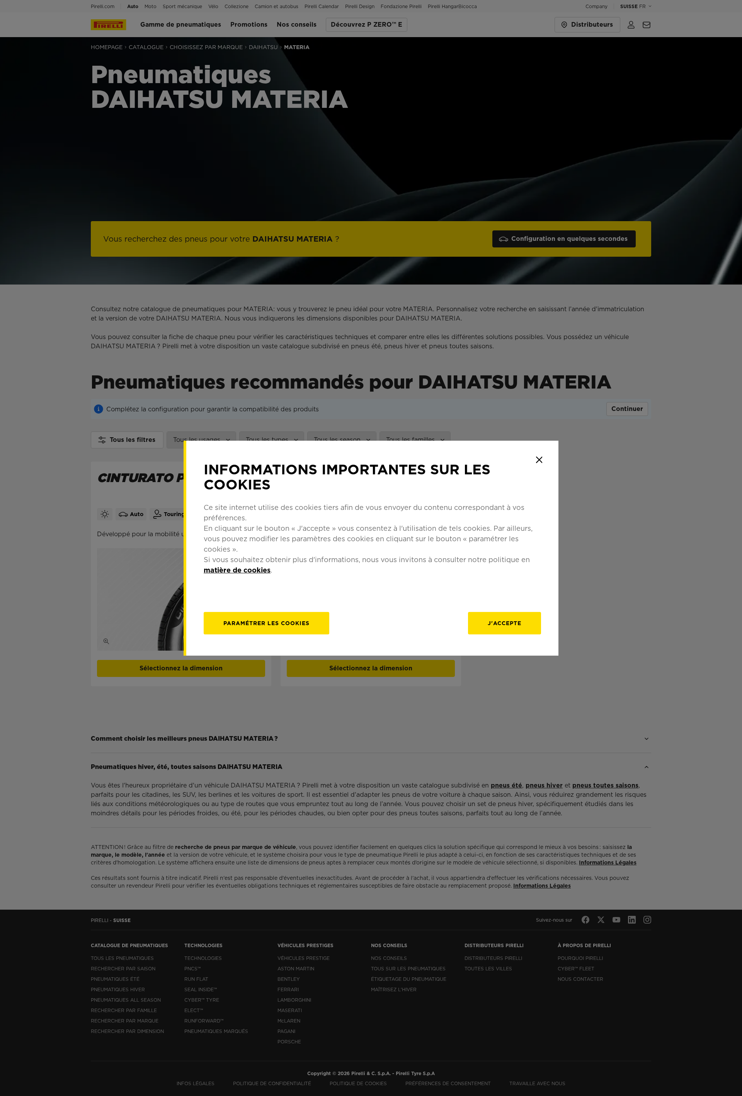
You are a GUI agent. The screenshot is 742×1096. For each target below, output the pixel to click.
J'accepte (504, 623)
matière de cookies (237, 570)
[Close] (539, 459)
